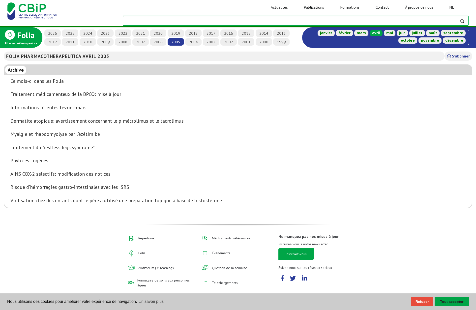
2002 (228, 41)
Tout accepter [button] (451, 302)
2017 (211, 33)
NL (451, 7)
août (433, 32)
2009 (105, 41)
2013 (281, 33)
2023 (105, 33)
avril (376, 32)
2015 (246, 33)
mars (361, 32)
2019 (175, 33)
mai (389, 32)
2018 (193, 33)
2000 (263, 41)
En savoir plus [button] (151, 301)
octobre (408, 40)
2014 (263, 33)
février (344, 32)
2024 (87, 33)
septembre (453, 32)
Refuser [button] (422, 302)
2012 (52, 41)
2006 (158, 41)
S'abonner (460, 56)
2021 (140, 33)
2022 (123, 33)
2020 (158, 33)
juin (402, 32)
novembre (430, 40)
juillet (417, 32)
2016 (228, 33)
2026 (52, 33)
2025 (70, 33)
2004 (193, 41)
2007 (140, 41)
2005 (175, 41)
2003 (211, 41)
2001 (246, 41)
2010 (87, 41)
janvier (326, 32)
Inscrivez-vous (296, 254)
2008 (123, 41)
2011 (70, 41)
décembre (454, 40)
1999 (281, 41)
